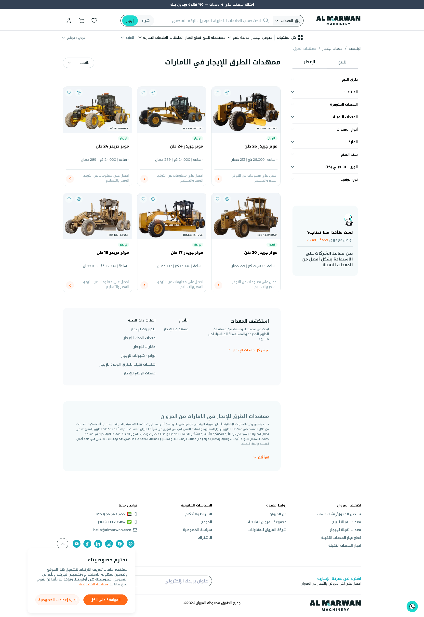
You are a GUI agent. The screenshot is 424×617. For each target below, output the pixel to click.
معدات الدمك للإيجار (139, 338)
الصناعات (351, 92)
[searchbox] (209, 20)
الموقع (206, 522)
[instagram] (109, 544)
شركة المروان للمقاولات (267, 530)
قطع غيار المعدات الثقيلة (341, 537)
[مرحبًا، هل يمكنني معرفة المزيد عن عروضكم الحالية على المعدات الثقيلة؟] (412, 606)
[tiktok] (87, 544)
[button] (287, 20)
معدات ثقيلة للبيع (346, 522)
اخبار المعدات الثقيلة (344, 545)
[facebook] (120, 544)
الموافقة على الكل (105, 600)
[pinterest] (130, 544)
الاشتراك (205, 537)
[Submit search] (266, 21)
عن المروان (278, 514)
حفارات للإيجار (144, 347)
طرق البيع (350, 79)
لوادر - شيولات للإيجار (138, 355)
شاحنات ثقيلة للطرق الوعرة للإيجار (127, 364)
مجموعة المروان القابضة (267, 522)
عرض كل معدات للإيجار (251, 350)
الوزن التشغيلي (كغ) (341, 167)
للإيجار (309, 62)
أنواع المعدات (347, 129)
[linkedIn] (98, 544)
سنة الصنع (349, 154)
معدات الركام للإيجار (139, 373)
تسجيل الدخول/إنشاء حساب (339, 514)
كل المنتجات (286, 37)
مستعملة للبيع (214, 37)
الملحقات (176, 37)
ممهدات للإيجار (175, 329)
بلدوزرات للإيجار (143, 329)
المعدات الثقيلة (345, 117)
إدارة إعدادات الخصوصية (57, 600)
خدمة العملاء (317, 240)
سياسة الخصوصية (93, 584)
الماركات (351, 142)
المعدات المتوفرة (344, 104)
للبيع (342, 62)
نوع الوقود (349, 179)
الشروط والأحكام (198, 514)
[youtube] (76, 544)
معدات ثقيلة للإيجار (345, 530)
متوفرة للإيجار (262, 37)
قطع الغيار (193, 37)
